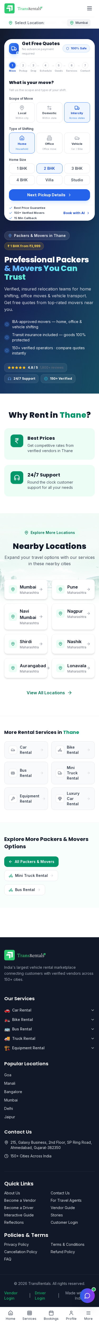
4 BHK (22, 180)
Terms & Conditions (67, 1244)
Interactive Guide (19, 1215)
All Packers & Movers (34, 861)
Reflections (14, 1222)
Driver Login (40, 1295)
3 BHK (77, 168)
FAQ (7, 1259)
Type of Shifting (21, 129)
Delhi (8, 1108)
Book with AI (74, 213)
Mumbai (11, 1100)
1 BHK (22, 168)
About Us (12, 1193)
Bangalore (13, 1091)
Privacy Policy (16, 1244)
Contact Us (60, 1193)
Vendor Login (10, 1295)
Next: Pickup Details (46, 195)
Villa (49, 180)
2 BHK (49, 168)
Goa (7, 1075)
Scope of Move (21, 98)
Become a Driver (19, 1207)
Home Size (17, 160)
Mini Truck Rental (31, 875)
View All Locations (46, 692)
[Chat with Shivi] (87, 1295)
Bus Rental (25, 889)
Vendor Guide (63, 1207)
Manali (9, 1083)
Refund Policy (63, 1251)
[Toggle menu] (89, 8)
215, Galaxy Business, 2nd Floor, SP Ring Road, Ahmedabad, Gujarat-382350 (51, 1145)
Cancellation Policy (20, 1251)
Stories (57, 1215)
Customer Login (64, 1222)
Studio (77, 180)
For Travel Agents (66, 1200)
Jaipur (9, 1117)
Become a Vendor (20, 1200)
